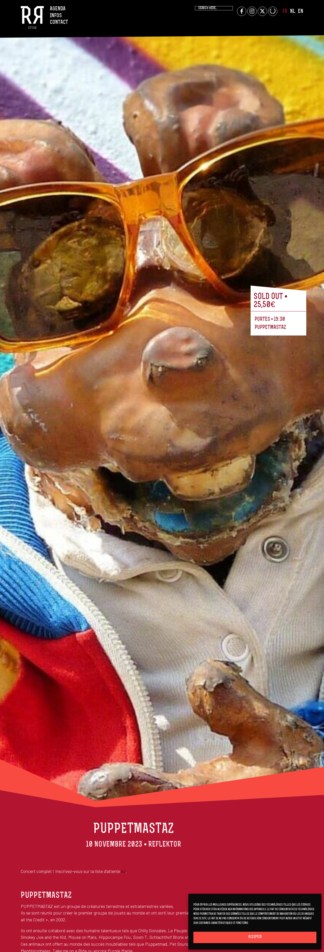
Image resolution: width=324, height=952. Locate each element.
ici (123, 871)
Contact (59, 22)
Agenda (58, 9)
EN (300, 11)
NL (292, 11)
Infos (56, 15)
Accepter (255, 937)
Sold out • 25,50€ (270, 301)
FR (284, 11)
